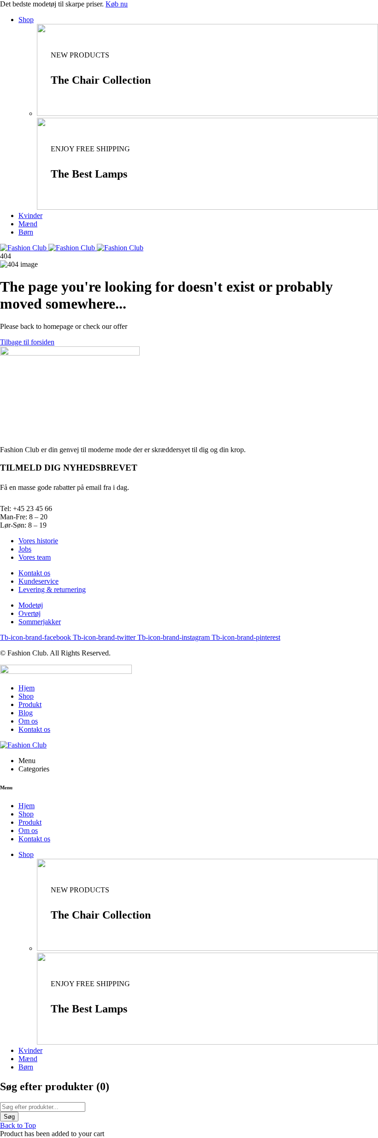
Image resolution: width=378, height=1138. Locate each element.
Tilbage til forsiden (27, 342)
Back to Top (18, 1125)
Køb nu (117, 4)
